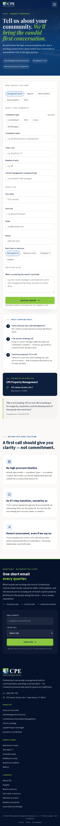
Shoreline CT (8, 749)
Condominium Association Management (19, 719)
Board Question (13, 100)
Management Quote (14, 93)
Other (26, 100)
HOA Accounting (9, 723)
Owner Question (44, 93)
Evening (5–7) (45, 253)
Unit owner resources (12, 793)
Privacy (21, 822)
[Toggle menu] (54, 4)
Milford (6, 767)
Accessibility (36, 822)
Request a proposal (11, 802)
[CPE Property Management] (9, 4)
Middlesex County (10, 758)
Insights (6, 785)
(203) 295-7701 (12, 693)
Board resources (10, 789)
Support (30, 93)
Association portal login (12, 806)
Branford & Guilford (11, 762)
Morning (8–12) (12, 253)
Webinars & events (11, 798)
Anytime (10, 259)
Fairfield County (9, 754)
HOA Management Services (14, 714)
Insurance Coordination (12, 732)
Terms (28, 822)
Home (5, 14)
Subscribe (28, 642)
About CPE (7, 780)
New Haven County (10, 745)
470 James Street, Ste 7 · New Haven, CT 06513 (25, 697)
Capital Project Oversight (13, 727)
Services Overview (11, 710)
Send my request (28, 300)
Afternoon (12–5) (29, 253)
